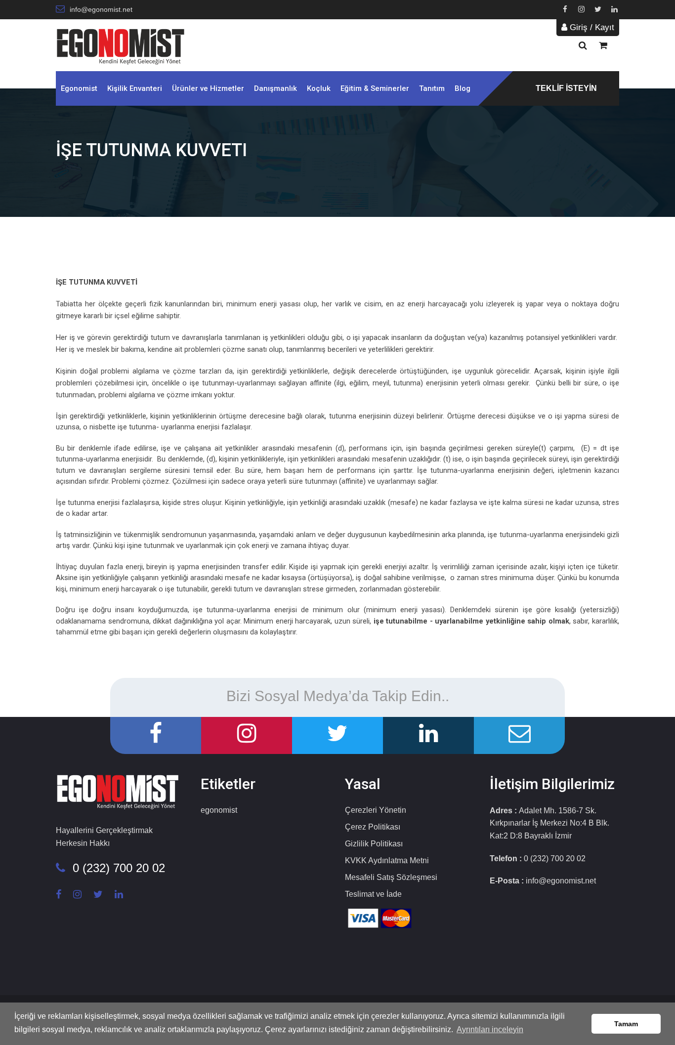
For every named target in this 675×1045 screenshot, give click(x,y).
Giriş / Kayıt (590, 27)
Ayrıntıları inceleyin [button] (490, 1029)
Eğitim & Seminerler (374, 88)
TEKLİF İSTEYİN (566, 88)
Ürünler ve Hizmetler (208, 88)
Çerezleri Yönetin (375, 810)
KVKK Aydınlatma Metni (387, 860)
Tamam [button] (626, 1024)
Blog (462, 88)
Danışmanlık (275, 88)
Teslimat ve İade (373, 894)
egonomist (219, 810)
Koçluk (319, 88)
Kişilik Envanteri (134, 88)
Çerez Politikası (372, 827)
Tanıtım (432, 88)
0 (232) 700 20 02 (119, 868)
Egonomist (79, 88)
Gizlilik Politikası (374, 843)
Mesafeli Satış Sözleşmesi (391, 877)
